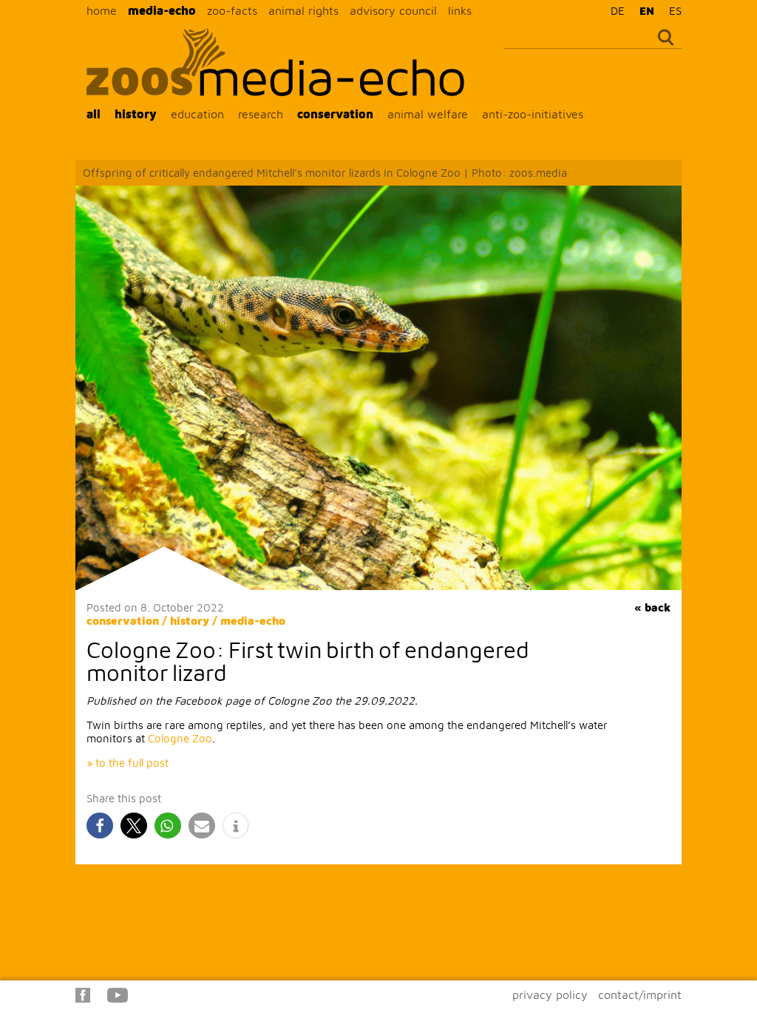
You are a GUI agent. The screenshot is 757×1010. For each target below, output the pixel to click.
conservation (335, 114)
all (93, 114)
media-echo (162, 10)
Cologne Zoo (180, 738)
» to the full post (127, 762)
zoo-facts (232, 10)
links (460, 10)
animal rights (303, 10)
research (260, 114)
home (101, 10)
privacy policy (550, 994)
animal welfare (427, 114)
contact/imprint (640, 994)
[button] (99, 825)
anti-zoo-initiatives (532, 114)
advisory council (393, 10)
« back (652, 607)
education (197, 114)
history (136, 114)
